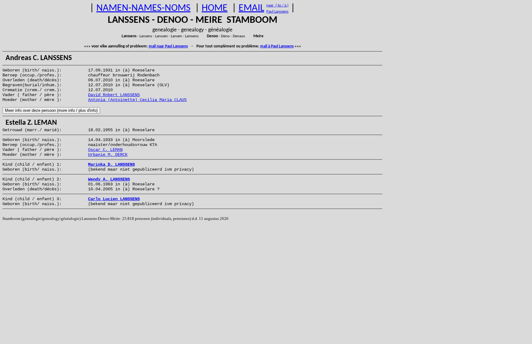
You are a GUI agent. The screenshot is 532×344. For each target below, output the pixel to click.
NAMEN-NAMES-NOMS (143, 8)
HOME (215, 8)
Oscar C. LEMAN (105, 149)
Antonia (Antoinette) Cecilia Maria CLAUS (137, 99)
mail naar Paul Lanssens (168, 46)
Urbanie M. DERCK (107, 154)
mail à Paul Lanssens (277, 46)
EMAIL (251, 8)
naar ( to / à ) (277, 5)
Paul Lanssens (277, 12)
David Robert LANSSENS (114, 94)
